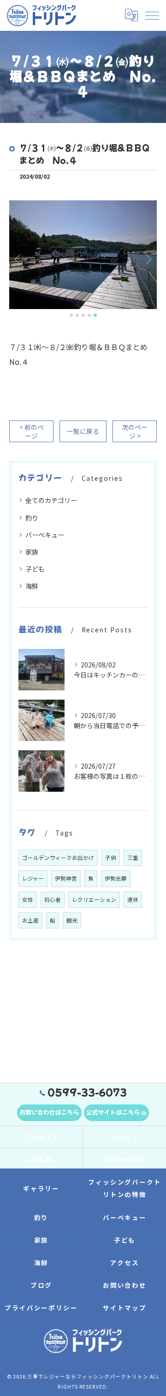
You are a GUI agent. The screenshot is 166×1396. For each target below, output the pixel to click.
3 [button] (83, 315)
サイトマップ (125, 1307)
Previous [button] (18, 259)
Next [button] (147, 259)
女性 (27, 899)
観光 (71, 920)
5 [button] (95, 315)
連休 (132, 899)
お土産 (30, 920)
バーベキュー (44, 534)
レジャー (33, 878)
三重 (132, 857)
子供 (110, 857)
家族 (31, 551)
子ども (35, 568)
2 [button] (77, 315)
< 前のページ (31, 431)
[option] (83, 255)
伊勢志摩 (116, 878)
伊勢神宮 (66, 878)
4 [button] (89, 315)
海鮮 (31, 585)
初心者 (52, 899)
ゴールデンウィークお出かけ (58, 857)
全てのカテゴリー (51, 500)
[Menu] (151, 15)
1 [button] (71, 315)
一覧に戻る (83, 431)
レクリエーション (94, 899)
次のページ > (135, 431)
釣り (31, 517)
